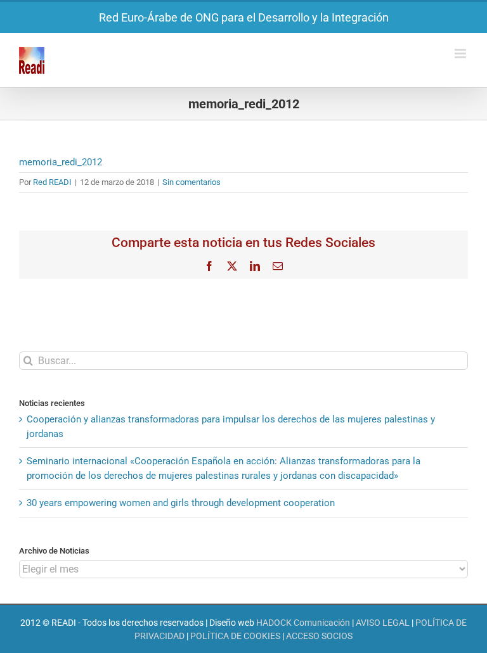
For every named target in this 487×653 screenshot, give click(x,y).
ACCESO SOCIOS (319, 636)
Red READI (52, 182)
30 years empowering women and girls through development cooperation (181, 503)
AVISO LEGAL (383, 623)
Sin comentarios (191, 182)
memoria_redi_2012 (60, 162)
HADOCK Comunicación (303, 623)
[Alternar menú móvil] (461, 53)
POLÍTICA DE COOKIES (235, 636)
